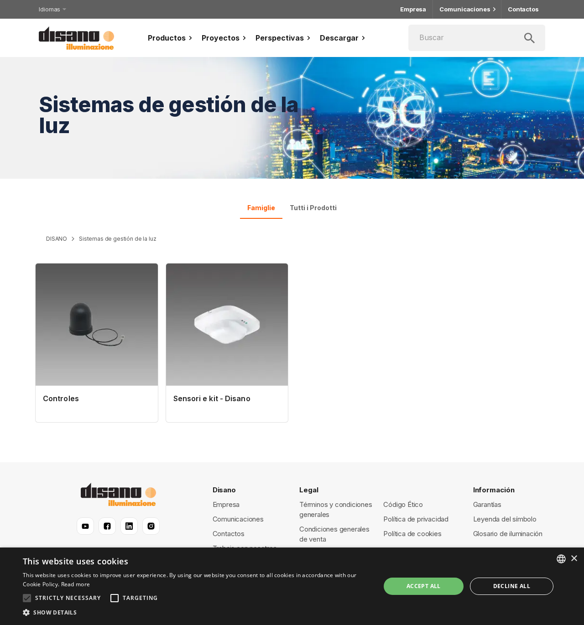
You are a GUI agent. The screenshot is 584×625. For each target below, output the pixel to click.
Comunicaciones (464, 9)
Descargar (339, 37)
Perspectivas (280, 37)
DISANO (56, 238)
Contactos (523, 9)
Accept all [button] (424, 586)
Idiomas (49, 9)
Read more (75, 584)
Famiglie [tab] (261, 208)
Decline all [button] (511, 586)
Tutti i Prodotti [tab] (313, 208)
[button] (196, 612)
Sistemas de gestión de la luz (117, 238)
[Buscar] (476, 38)
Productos (167, 37)
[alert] (292, 586)
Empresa (413, 9)
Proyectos (221, 37)
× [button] (573, 558)
